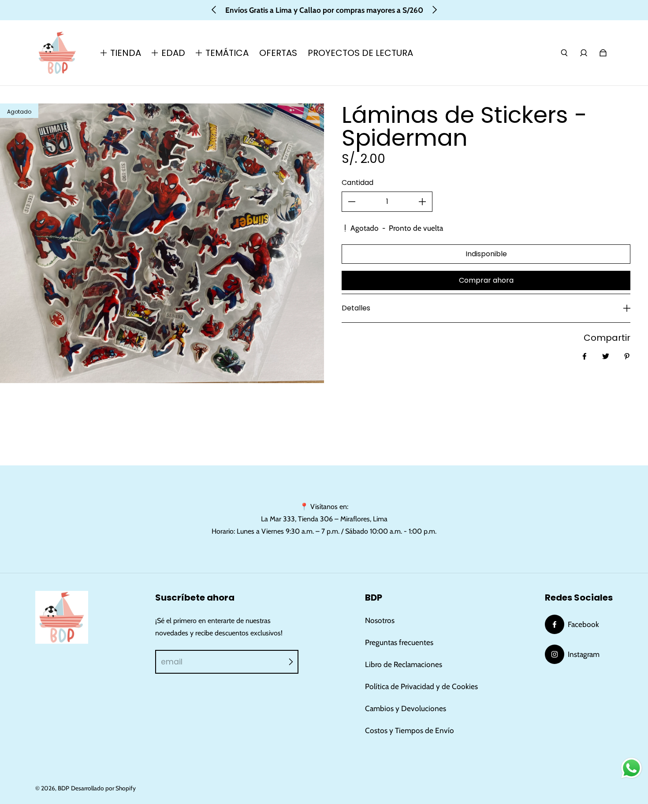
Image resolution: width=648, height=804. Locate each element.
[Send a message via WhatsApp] (631, 768)
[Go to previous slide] (214, 9)
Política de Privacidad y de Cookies (421, 686)
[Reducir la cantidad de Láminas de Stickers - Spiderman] (351, 201)
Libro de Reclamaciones (403, 664)
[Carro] (603, 53)
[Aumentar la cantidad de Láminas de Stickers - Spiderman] (422, 201)
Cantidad (357, 182)
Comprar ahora (486, 280)
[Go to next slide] (434, 9)
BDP (63, 788)
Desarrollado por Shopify (103, 788)
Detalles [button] (356, 308)
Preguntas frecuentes (399, 642)
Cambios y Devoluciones (405, 708)
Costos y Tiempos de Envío (409, 730)
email (171, 661)
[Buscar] (564, 53)
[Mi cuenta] (583, 53)
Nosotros (380, 620)
